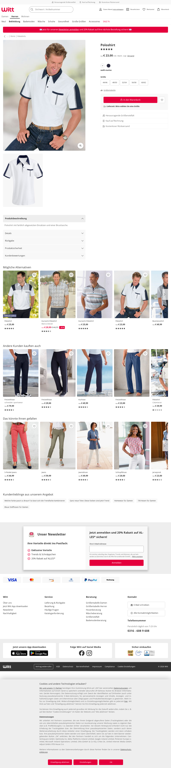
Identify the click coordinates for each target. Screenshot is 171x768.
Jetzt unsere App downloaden (29, 646)
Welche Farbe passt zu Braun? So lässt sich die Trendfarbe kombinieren (35, 500)
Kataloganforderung (54, 613)
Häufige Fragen (52, 609)
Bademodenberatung (96, 620)
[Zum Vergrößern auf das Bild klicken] (80, 146)
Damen (5, 16)
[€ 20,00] (132, 445)
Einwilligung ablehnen (60, 762)
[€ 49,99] (95, 373)
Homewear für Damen (123, 500)
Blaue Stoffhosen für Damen (16, 507)
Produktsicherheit (13, 248)
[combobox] (56, 9)
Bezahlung (49, 606)
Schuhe (51, 21)
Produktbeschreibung (16, 218)
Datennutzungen (121, 688)
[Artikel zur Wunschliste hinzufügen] (162, 100)
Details (8, 233)
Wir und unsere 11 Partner (50, 688)
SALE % (106, 21)
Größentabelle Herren (96, 606)
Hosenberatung (93, 609)
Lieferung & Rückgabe (55, 602)
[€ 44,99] (21, 445)
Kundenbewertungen (15, 255)
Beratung (91, 596)
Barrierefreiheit (82, 666)
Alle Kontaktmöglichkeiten (146, 613)
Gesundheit (63, 21)
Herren (14, 16)
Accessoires (94, 21)
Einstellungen (85, 762)
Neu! (4, 21)
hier (126, 701)
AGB (58, 666)
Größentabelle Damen (96, 602)
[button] (4, 36)
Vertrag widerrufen (44, 666)
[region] (85, 723)
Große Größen (79, 21)
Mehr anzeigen (137, 556)
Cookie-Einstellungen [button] (126, 666)
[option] (103, 66)
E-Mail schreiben (140, 606)
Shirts (12, 36)
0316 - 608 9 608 (138, 631)
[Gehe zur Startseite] (8, 9)
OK (111, 762)
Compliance (110, 666)
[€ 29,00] (58, 373)
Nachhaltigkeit (10, 613)
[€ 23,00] (132, 294)
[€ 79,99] (21, 373)
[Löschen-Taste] (71, 9)
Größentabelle (110, 90)
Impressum (97, 666)
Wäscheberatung (94, 613)
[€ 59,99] (58, 445)
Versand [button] (130, 56)
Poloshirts (21, 36)
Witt (5, 596)
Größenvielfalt (92, 616)
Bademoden (29, 21)
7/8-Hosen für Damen (147, 500)
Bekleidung (14, 21)
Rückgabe (9, 240)
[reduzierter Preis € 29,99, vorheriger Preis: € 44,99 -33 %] (58, 294)
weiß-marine (106, 70)
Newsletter (8, 609)
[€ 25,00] (95, 294)
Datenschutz (68, 666)
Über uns (7, 602)
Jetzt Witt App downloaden (15, 606)
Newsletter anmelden (69, 29)
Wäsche (41, 21)
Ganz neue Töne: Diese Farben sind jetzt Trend (89, 500)
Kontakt (132, 596)
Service (49, 596)
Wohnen (25, 16)
